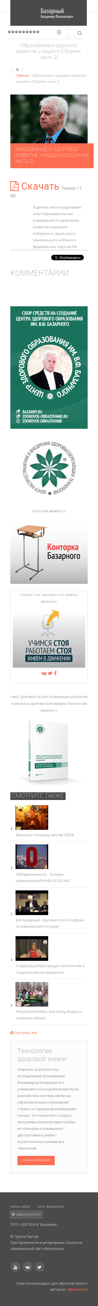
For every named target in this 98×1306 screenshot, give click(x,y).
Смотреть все (25, 1032)
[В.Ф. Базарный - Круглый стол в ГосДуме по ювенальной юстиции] (32, 913)
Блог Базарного (51, 1207)
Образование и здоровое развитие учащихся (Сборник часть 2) (51, 155)
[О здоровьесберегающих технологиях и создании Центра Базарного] (32, 959)
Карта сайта (20, 1207)
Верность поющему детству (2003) (45, 834)
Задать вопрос (28, 1214)
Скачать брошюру (36, 1160)
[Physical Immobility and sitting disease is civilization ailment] (32, 1005)
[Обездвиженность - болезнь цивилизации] (32, 867)
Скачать (40, 186)
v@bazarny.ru (77, 1289)
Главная (22, 76)
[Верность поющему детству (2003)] (32, 828)
